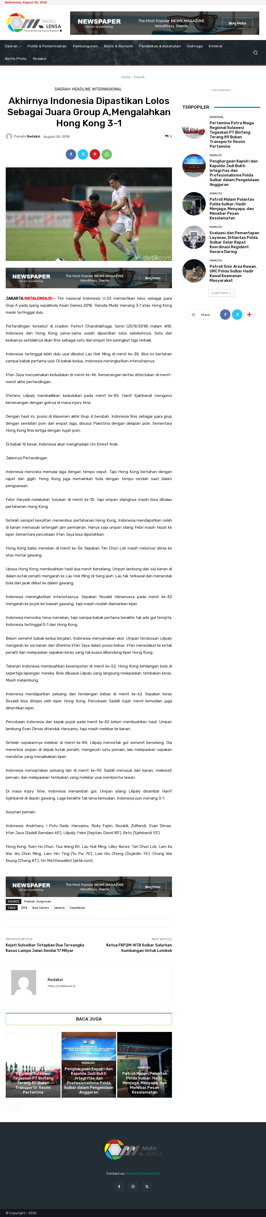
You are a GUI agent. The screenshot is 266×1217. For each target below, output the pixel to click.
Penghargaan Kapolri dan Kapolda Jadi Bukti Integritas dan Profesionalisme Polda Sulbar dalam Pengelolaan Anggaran (89, 1080)
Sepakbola (77, 908)
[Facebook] (71, 154)
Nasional (32, 1063)
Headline (81, 89)
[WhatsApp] (107, 154)
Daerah (139, 77)
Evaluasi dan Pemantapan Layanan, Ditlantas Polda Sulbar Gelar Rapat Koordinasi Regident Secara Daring (234, 242)
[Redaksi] (10, 136)
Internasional (107, 89)
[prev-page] (9, 1106)
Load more (219, 293)
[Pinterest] (95, 154)
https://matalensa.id (61, 986)
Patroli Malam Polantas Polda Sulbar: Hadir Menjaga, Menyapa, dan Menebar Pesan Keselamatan (144, 1083)
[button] (255, 53)
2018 (24, 908)
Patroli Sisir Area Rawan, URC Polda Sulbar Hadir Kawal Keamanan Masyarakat (233, 273)
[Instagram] (133, 1186)
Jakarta (59, 908)
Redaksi (33, 136)
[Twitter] (83, 154)
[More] (249, 314)
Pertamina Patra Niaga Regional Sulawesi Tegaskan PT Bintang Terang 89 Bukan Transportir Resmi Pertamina (33, 1080)
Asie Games (40, 908)
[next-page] (17, 1106)
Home (125, 77)
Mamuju (88, 1063)
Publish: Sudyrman (37, 901)
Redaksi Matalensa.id (143, 1173)
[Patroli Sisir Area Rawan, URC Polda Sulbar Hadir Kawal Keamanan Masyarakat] (194, 271)
